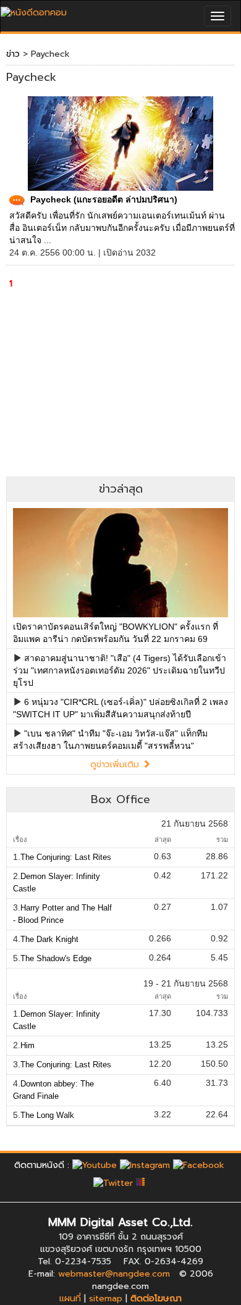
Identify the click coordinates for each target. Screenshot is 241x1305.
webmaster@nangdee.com (114, 1273)
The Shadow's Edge (55, 958)
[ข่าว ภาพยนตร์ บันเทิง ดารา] (34, 9)
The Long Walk (47, 1115)
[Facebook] (198, 1165)
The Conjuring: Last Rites (65, 857)
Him (27, 1045)
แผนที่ (70, 1298)
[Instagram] (145, 1165)
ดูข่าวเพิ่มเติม (116, 764)
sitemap (105, 1298)
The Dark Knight (49, 939)
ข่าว (13, 54)
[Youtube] (94, 1165)
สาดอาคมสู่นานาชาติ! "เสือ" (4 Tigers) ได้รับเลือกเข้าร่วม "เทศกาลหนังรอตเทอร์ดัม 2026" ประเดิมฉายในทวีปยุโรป (119, 670)
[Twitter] (113, 1183)
